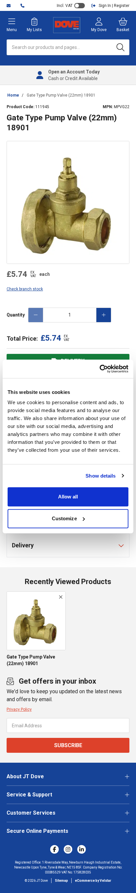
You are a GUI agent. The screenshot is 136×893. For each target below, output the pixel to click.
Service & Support (29, 794)
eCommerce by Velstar (93, 880)
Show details (100, 476)
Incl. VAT (65, 5)
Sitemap (61, 880)
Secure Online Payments (37, 831)
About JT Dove (25, 776)
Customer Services (31, 813)
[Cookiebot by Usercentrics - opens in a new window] (99, 368)
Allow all (68, 496)
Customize (64, 518)
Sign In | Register (114, 5)
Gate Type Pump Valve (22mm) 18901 (61, 95)
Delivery (23, 545)
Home (13, 95)
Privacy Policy (19, 709)
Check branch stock (25, 289)
